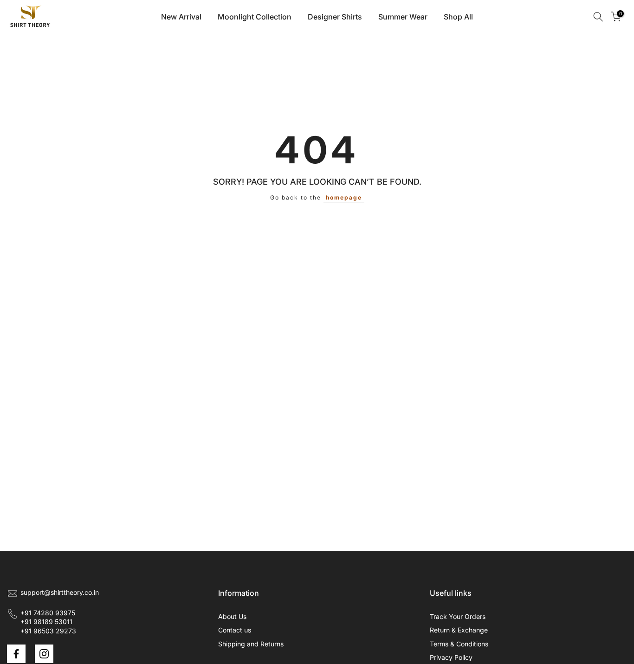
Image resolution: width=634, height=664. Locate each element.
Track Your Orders (457, 616)
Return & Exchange (459, 630)
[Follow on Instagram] (44, 654)
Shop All (458, 16)
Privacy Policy (451, 657)
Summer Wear (402, 16)
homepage (344, 197)
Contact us (234, 630)
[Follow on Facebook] (16, 654)
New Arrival (181, 16)
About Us (232, 616)
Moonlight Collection (254, 16)
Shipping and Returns (251, 644)
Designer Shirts (335, 16)
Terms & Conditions (459, 644)
